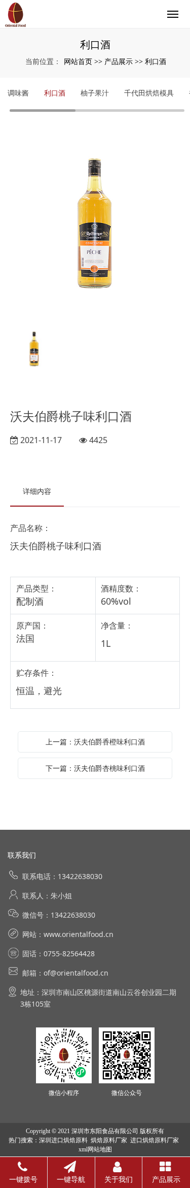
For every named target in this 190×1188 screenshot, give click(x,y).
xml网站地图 (95, 1149)
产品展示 (118, 61)
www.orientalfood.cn (78, 934)
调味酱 (18, 93)
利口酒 (155, 61)
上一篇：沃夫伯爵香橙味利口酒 (95, 741)
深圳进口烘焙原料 (63, 1140)
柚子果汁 (95, 93)
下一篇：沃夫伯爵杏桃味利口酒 (95, 768)
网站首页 (78, 61)
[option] (95, 221)
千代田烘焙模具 (149, 93)
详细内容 (37, 491)
